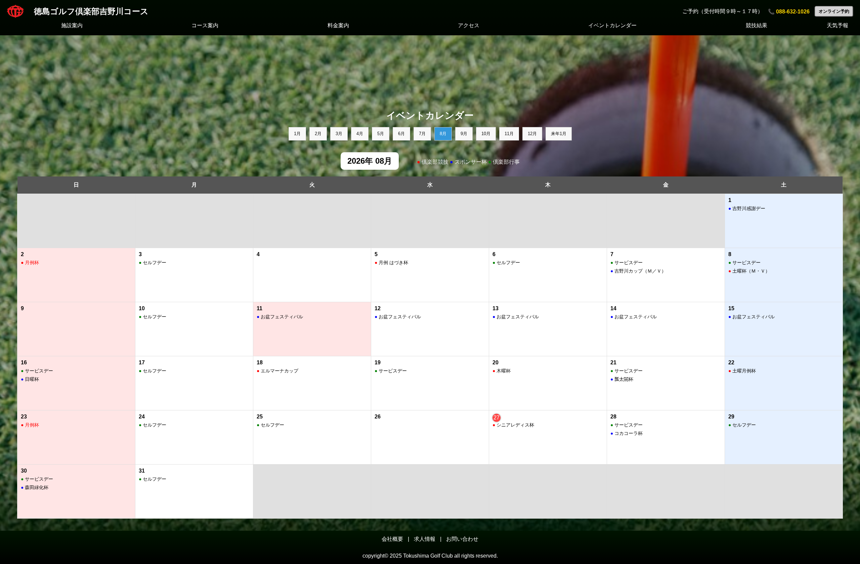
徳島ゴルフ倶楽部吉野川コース (91, 11)
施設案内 (72, 25)
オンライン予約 (834, 11)
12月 (532, 133)
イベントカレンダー (612, 25)
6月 (401, 133)
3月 (339, 133)
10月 (485, 133)
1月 (297, 133)
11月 (509, 133)
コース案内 (204, 25)
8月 (443, 133)
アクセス (468, 25)
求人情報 (424, 539)
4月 (359, 133)
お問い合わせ (462, 539)
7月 (422, 133)
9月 (464, 133)
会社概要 (392, 539)
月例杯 (30, 262)
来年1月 (558, 133)
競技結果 (756, 25)
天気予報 (837, 25)
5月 (380, 133)
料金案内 (338, 25)
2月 (318, 133)
